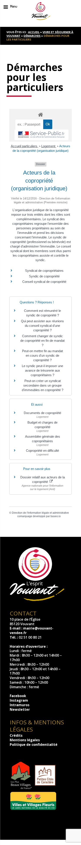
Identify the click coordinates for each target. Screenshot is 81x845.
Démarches (32, 36)
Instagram (19, 700)
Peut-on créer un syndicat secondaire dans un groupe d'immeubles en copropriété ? (42, 385)
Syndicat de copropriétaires (44, 270)
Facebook (18, 695)
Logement (48, 146)
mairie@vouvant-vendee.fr (31, 630)
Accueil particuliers (24, 146)
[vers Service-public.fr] (41, 135)
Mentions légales (25, 740)
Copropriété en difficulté (42, 450)
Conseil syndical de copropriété (44, 281)
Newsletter (20, 709)
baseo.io (56, 516)
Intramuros (19, 705)
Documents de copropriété (42, 413)
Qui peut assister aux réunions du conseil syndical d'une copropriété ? (42, 325)
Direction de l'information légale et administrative (40, 512)
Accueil (34, 32)
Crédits (16, 735)
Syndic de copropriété (44, 276)
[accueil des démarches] (41, 114)
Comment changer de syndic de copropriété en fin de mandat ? (42, 340)
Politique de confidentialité (33, 744)
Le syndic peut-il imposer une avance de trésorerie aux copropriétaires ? (42, 370)
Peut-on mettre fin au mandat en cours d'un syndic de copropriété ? (42, 355)
